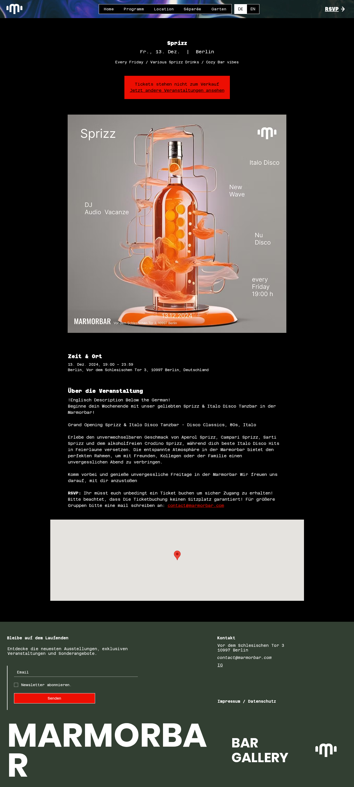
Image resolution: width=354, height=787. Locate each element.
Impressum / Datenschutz (246, 701)
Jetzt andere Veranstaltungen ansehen (177, 90)
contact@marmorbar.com (244, 657)
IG (220, 665)
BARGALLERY (259, 750)
